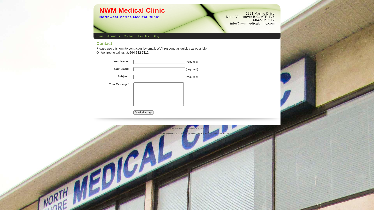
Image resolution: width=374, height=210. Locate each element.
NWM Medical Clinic (132, 10)
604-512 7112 (139, 52)
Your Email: (121, 68)
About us (113, 36)
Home (99, 36)
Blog (156, 36)
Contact (129, 36)
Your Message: (119, 84)
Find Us (143, 36)
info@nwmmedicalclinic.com (252, 23)
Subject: (123, 76)
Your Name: (121, 61)
